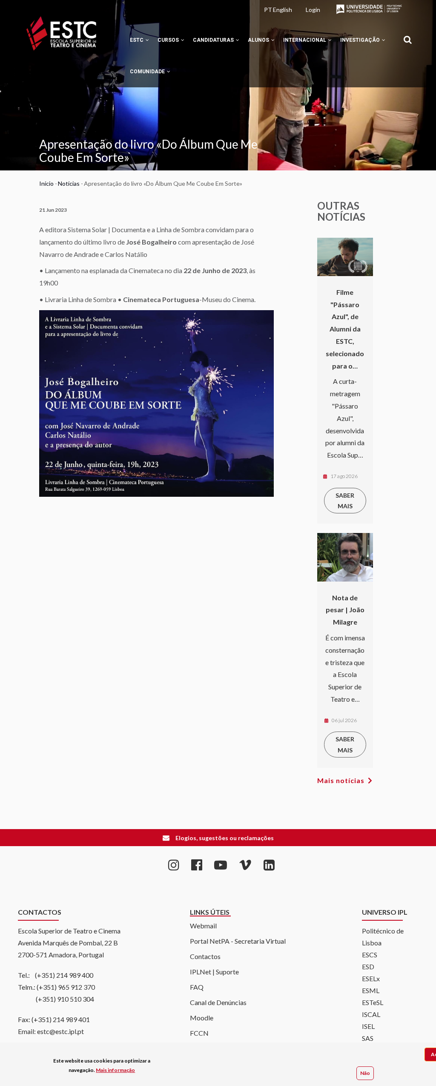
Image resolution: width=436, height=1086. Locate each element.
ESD (368, 966)
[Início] (61, 33)
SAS (367, 1038)
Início (46, 183)
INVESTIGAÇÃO (360, 40)
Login (313, 9)
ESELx (371, 978)
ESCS (369, 955)
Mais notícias (340, 780)
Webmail (203, 926)
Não (365, 1073)
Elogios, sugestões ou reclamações (224, 837)
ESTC (137, 40)
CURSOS (169, 40)
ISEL (368, 1026)
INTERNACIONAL (305, 40)
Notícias (69, 183)
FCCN (199, 1033)
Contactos (205, 956)
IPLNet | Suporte (214, 972)
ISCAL (371, 1014)
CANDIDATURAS (214, 40)
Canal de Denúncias (218, 1002)
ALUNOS (259, 40)
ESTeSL (372, 1002)
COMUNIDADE (148, 72)
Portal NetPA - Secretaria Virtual (238, 941)
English (282, 9)
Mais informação (115, 1070)
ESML (370, 990)
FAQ (197, 987)
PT (268, 9)
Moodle (201, 1018)
